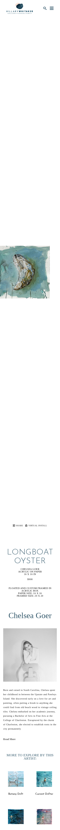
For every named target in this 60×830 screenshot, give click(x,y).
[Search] (45, 8)
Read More (9, 739)
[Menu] (52, 8)
